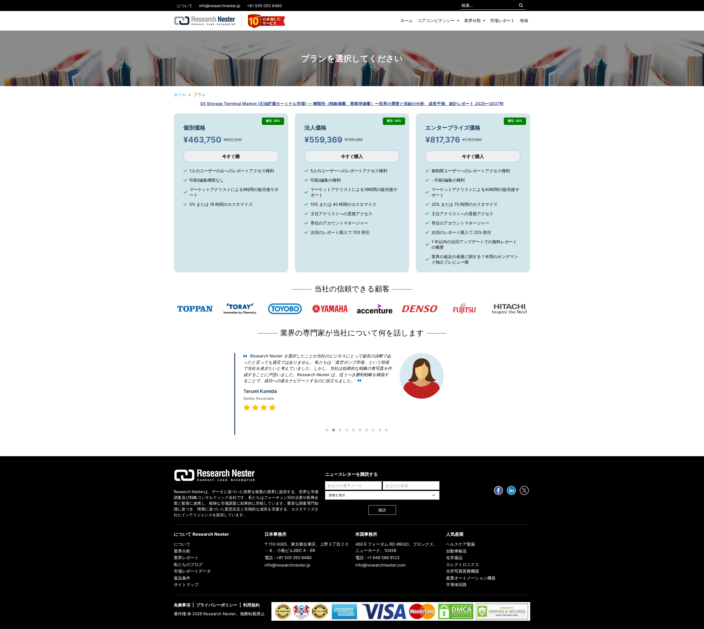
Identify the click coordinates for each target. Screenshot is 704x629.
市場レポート (502, 20)
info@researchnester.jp (219, 5)
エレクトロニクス (462, 564)
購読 (382, 510)
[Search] (521, 5)
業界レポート (186, 557)
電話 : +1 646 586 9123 (377, 557)
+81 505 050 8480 (264, 5)
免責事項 (182, 605)
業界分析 (182, 551)
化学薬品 (454, 557)
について (185, 5)
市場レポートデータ (192, 571)
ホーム (406, 20)
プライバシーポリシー (216, 605)
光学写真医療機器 (462, 571)
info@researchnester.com (380, 565)
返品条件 (182, 578)
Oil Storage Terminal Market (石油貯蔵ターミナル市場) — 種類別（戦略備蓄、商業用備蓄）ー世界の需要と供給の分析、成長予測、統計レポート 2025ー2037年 (352, 103)
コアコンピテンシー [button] (437, 20)
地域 (524, 20)
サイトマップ (186, 584)
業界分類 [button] (473, 20)
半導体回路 (456, 584)
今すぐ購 (231, 156)
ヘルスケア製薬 (460, 544)
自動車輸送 (456, 551)
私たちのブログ (188, 564)
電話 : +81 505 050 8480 (288, 557)
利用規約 (251, 605)
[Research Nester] (205, 21)
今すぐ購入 (352, 156)
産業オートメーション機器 (471, 578)
